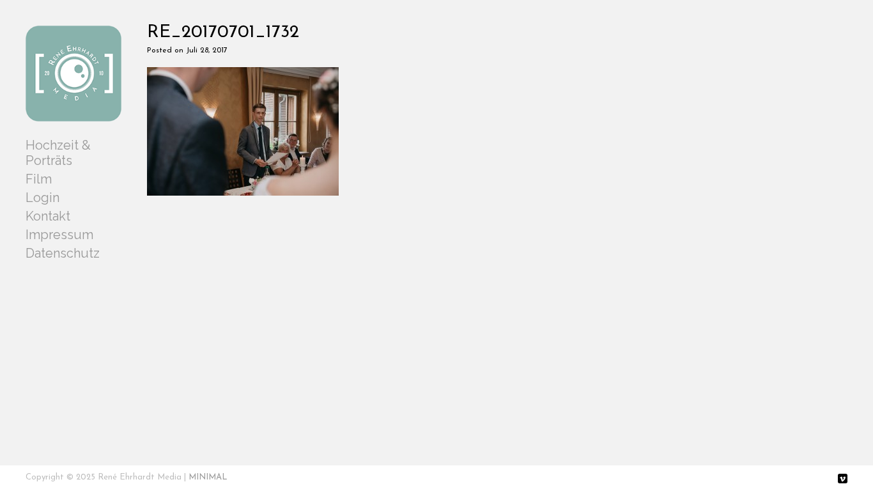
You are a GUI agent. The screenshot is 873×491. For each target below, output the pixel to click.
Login (42, 197)
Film (39, 179)
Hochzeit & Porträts (58, 152)
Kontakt (48, 216)
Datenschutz (63, 253)
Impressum (59, 234)
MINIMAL (208, 477)
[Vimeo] (842, 479)
